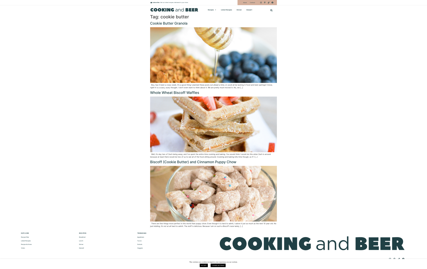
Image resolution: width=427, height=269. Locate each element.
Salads (139, 244)
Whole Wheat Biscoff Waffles (174, 92)
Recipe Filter (25, 237)
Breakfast (82, 237)
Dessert (249, 10)
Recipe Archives (26, 244)
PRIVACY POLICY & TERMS (278, 265)
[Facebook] (272, 2)
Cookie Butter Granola (168, 23)
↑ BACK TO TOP (31, 265)
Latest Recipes (226, 10)
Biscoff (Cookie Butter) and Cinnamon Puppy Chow (193, 162)
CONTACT (86, 265)
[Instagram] (261, 2)
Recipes (211, 10)
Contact (252, 2)
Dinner (239, 10)
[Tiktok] (268, 2)
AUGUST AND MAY (322, 265)
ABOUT (68, 265)
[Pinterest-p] (265, 2)
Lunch (81, 241)
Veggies (140, 248)
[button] (271, 10)
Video (23, 248)
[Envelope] (151, 2)
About (245, 2)
